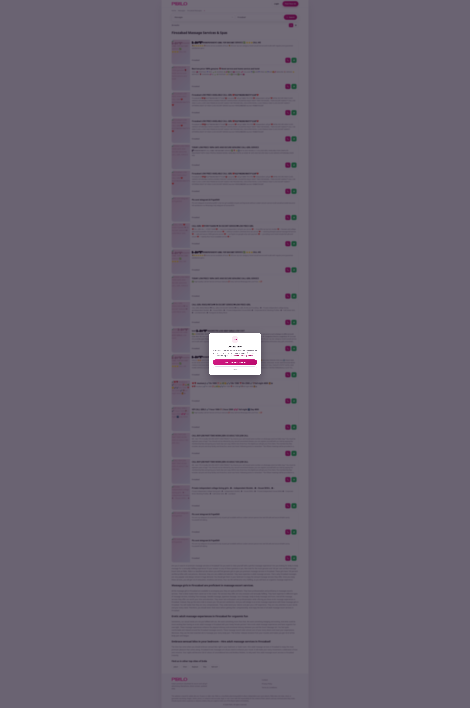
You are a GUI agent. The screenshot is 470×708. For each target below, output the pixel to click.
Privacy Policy (247, 356)
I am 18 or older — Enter (235, 362)
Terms (236, 356)
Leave (235, 369)
